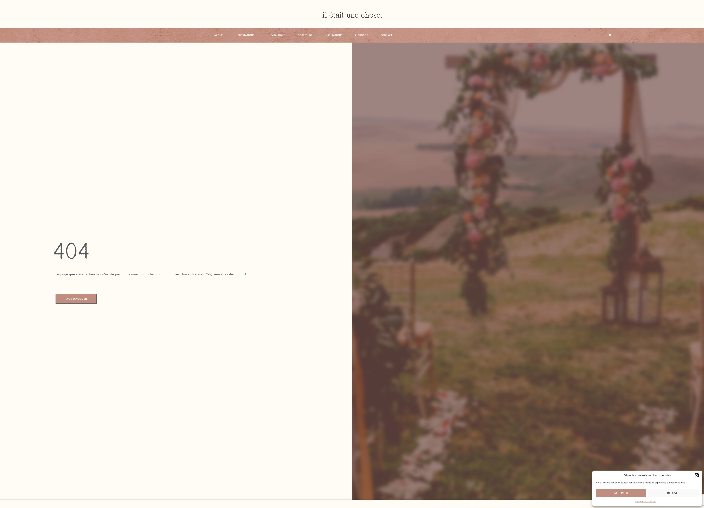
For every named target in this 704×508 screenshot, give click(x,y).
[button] (696, 475)
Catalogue (277, 35)
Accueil (219, 35)
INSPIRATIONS (333, 35)
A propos (361, 35)
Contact (386, 35)
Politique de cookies (645, 501)
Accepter (621, 493)
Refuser (673, 493)
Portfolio (305, 35)
